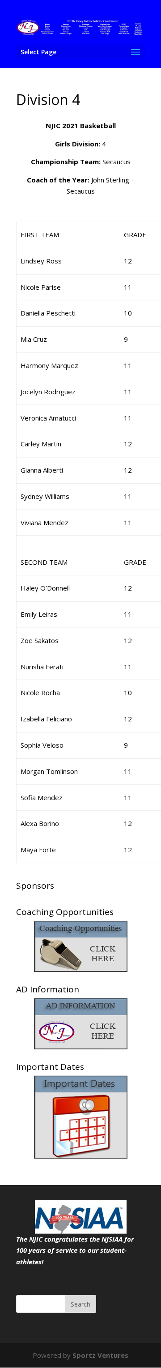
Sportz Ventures (100, 1355)
